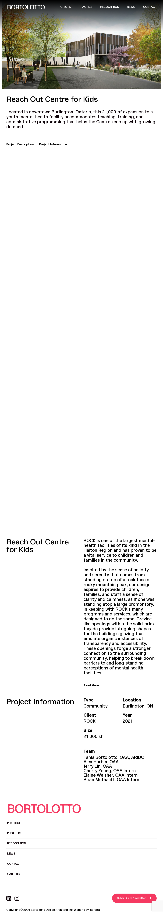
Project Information (53, 144)
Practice (85, 7)
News (131, 7)
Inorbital (94, 910)
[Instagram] (16, 898)
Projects (64, 7)
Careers (13, 874)
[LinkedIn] (8, 898)
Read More (91, 685)
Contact (150, 7)
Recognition (109, 7)
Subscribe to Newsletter (131, 898)
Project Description (20, 144)
